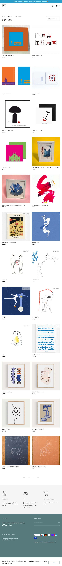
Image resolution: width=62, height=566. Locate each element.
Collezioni (10, 16)
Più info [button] (10, 563)
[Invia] (59, 523)
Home (3, 16)
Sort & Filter (51, 18)
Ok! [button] (54, 562)
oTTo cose (45, 542)
